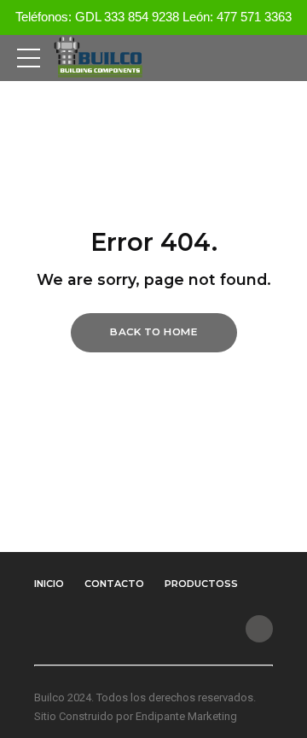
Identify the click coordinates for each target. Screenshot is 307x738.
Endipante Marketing (186, 716)
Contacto (114, 584)
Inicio (49, 584)
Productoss (201, 584)
